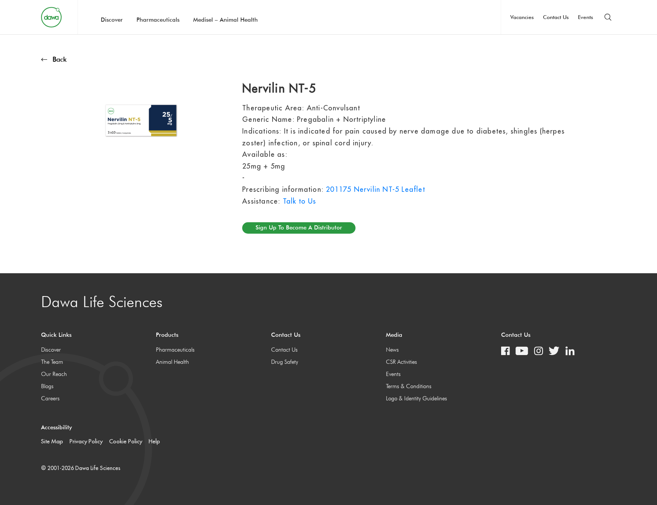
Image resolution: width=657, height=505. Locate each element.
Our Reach (54, 374)
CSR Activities (401, 361)
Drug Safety (284, 361)
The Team (52, 361)
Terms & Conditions (409, 386)
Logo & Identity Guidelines (416, 398)
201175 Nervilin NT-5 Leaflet (375, 189)
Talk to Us (299, 201)
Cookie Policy (125, 441)
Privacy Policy (86, 441)
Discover (112, 19)
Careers (50, 398)
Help (154, 441)
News (392, 349)
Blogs (47, 386)
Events (585, 17)
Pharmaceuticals (157, 19)
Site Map (52, 441)
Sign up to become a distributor (299, 227)
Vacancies (522, 17)
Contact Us (556, 17)
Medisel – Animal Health (225, 19)
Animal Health (172, 361)
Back (59, 59)
